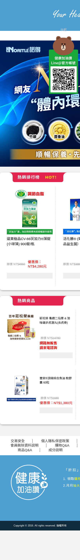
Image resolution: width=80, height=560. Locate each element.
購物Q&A (62, 445)
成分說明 (56, 450)
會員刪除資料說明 (24, 445)
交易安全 (18, 441)
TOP (63, 102)
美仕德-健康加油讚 (22, 21)
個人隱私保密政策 (55, 441)
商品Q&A (25, 450)
